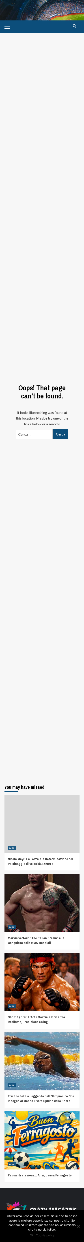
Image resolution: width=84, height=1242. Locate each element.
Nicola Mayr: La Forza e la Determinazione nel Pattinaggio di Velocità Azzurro (40, 861)
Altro (12, 847)
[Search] (74, 26)
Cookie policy (45, 1235)
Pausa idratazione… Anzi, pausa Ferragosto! (40, 1175)
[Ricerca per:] (34, 434)
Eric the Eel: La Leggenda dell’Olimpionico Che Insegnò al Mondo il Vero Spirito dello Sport (41, 1098)
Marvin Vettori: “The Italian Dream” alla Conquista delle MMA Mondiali (36, 940)
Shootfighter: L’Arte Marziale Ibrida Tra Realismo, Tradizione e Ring (36, 1019)
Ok (32, 1235)
